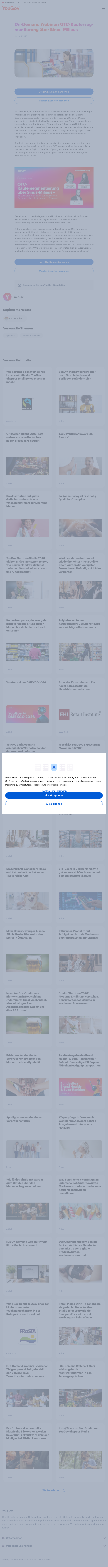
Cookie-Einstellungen (54, 791)
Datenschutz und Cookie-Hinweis (50, 784)
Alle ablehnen (54, 804)
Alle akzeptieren (54, 795)
